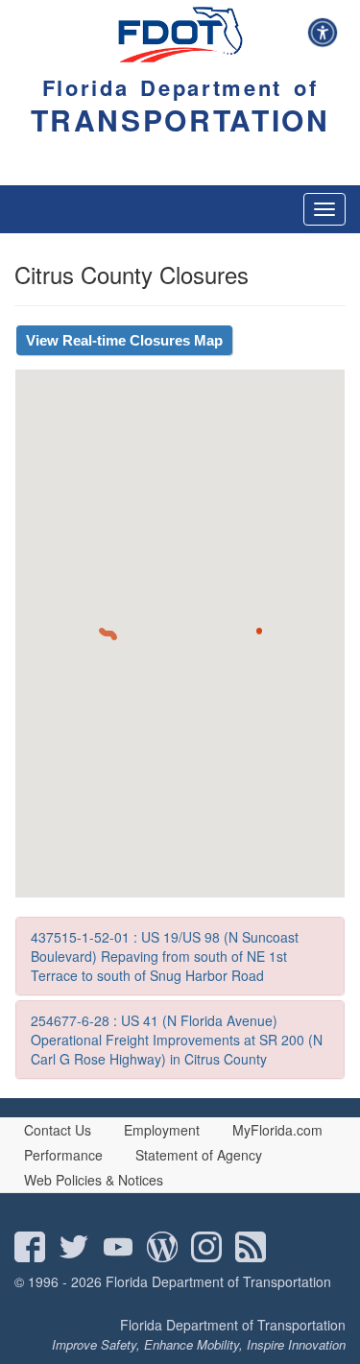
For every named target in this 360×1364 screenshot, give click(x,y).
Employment (162, 1129)
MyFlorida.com (277, 1129)
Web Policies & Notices (93, 1179)
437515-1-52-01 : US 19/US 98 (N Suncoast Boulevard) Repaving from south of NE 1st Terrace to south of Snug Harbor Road (165, 956)
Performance (63, 1154)
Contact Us (57, 1129)
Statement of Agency (198, 1154)
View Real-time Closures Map (124, 340)
